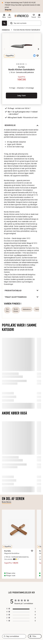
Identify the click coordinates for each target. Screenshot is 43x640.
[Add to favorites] (37, 55)
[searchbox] (14, 630)
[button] (21, 67)
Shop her (8, 10)
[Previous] (4, 49)
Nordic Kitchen (15, 310)
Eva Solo (7, 310)
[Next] (38, 49)
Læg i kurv (21, 95)
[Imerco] (21, 16)
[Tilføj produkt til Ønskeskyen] (34, 55)
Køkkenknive (27, 309)
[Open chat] (4, 23)
